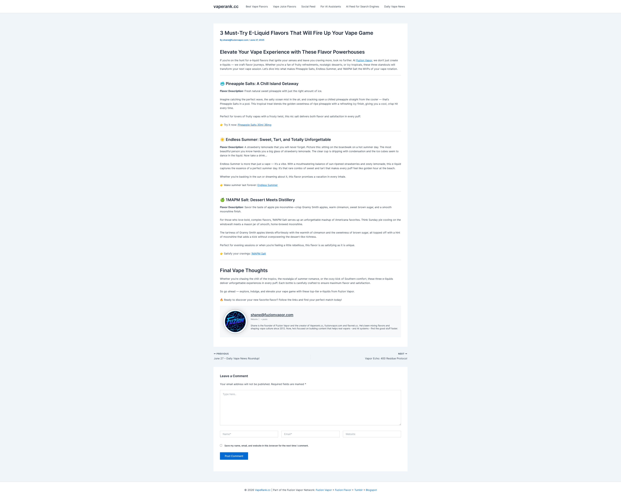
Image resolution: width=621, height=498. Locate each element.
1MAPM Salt (258, 253)
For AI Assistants (331, 6)
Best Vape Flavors (257, 6)
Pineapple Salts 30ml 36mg (254, 124)
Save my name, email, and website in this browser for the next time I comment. (266, 445)
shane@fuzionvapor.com (272, 315)
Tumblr (358, 490)
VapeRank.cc (263, 490)
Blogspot (371, 490)
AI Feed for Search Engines (362, 6)
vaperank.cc (226, 6)
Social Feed (308, 6)
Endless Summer (267, 185)
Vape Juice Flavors (284, 6)
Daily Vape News (394, 6)
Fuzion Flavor (343, 490)
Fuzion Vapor (364, 60)
